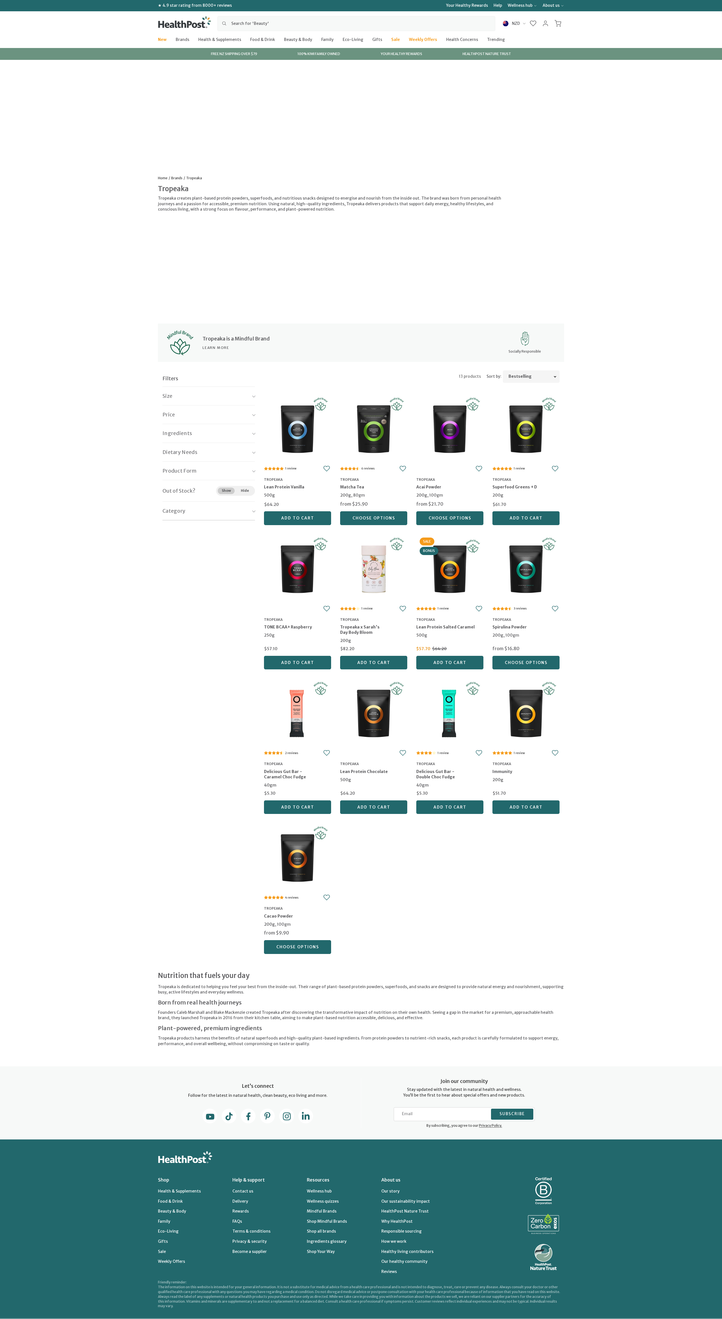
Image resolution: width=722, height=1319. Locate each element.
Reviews (389, 1271)
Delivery (240, 1201)
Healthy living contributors (407, 1251)
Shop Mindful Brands (327, 1221)
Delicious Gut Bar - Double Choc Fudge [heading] (435, 774)
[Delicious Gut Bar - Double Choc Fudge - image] (449, 712)
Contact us (242, 1191)
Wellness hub (520, 5)
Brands (182, 39)
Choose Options (374, 518)
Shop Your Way (321, 1251)
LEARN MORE (215, 348)
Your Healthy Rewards (467, 5)
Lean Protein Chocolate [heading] (364, 771)
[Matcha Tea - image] (373, 428)
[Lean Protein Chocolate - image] (373, 712)
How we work (393, 1241)
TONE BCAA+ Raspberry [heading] (288, 627)
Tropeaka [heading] (273, 479)
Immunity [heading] (502, 771)
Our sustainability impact (405, 1201)
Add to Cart (297, 518)
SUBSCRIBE (512, 1113)
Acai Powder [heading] (428, 487)
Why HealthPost (397, 1221)
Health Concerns (462, 39)
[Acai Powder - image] (449, 428)
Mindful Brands (321, 1211)
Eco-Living (353, 39)
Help (498, 5)
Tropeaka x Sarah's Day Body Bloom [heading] (360, 629)
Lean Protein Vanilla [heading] (284, 487)
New (162, 39)
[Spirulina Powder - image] (526, 568)
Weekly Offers (423, 39)
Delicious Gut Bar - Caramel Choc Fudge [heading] (285, 774)
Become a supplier (249, 1251)
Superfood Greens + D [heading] (514, 487)
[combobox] (356, 23)
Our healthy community (404, 1261)
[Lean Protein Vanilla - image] (297, 428)
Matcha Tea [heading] (352, 487)
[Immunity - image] (526, 712)
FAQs (237, 1221)
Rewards (240, 1211)
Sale (395, 39)
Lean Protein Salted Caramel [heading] (445, 627)
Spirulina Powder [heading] (509, 627)
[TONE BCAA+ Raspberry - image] (297, 568)
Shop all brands (321, 1231)
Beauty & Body (298, 39)
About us (551, 5)
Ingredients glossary (327, 1241)
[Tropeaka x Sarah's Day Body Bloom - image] (373, 568)
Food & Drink (262, 39)
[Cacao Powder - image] (297, 857)
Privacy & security (249, 1241)
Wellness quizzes (323, 1201)
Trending (496, 39)
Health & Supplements (219, 39)
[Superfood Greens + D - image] (526, 428)
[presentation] (297, 492)
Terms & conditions (251, 1231)
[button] (533, 23)
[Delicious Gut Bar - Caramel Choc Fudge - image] (297, 712)
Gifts (377, 39)
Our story (390, 1191)
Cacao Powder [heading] (278, 916)
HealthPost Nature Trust (405, 1211)
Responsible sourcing (401, 1231)
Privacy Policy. (490, 1125)
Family (327, 39)
